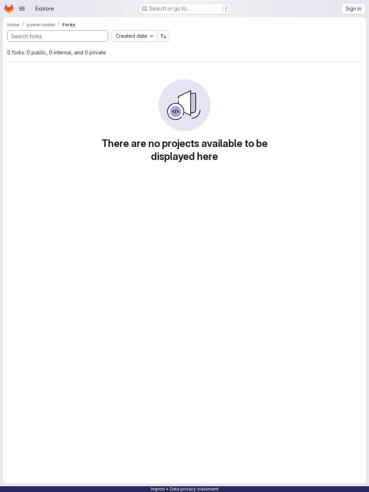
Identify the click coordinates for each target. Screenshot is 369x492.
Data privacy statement (194, 489)
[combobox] (134, 36)
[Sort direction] (163, 36)
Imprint (158, 489)
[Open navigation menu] (22, 8)
